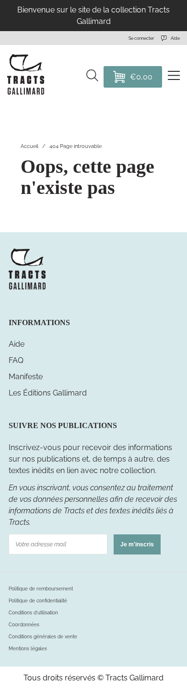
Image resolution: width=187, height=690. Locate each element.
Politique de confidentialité (38, 600)
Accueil (29, 146)
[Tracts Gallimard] (27, 288)
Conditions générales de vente (43, 636)
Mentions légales (28, 648)
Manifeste (26, 376)
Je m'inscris (137, 544)
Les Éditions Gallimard (48, 392)
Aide (16, 344)
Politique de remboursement (41, 588)
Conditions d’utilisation (33, 612)
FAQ (16, 360)
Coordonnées (24, 624)
